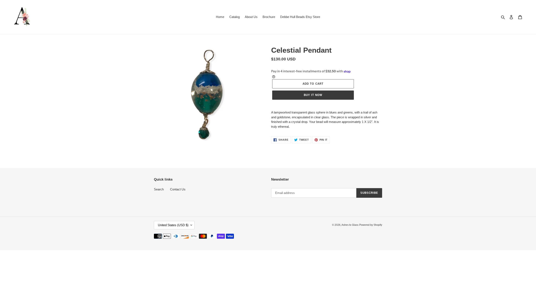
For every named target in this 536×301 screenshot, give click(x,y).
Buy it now (313, 95)
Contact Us (178, 189)
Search (159, 189)
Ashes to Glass (349, 224)
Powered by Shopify (370, 224)
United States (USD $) (173, 225)
